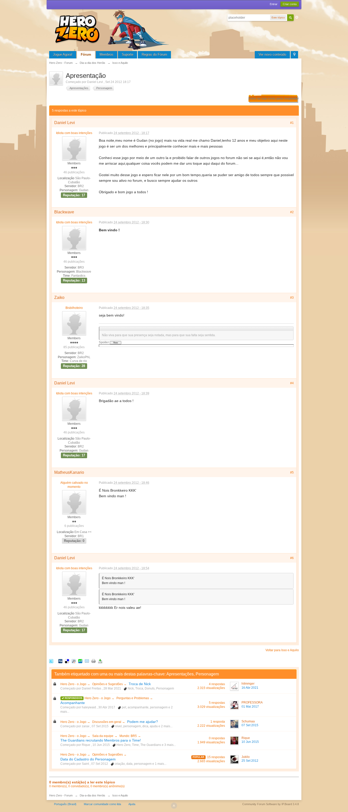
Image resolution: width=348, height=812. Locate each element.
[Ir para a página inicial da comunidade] (113, 29)
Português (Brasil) (65, 804)
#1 (292, 123)
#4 (292, 383)
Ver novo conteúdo (272, 54)
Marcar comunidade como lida (102, 804)
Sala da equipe (102, 736)
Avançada (297, 17)
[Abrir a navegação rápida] (294, 54)
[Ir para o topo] (174, 806)
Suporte (127, 54)
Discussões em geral (107, 722)
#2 (292, 212)
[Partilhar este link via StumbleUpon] (80, 661)
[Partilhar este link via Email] (87, 661)
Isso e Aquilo (120, 795)
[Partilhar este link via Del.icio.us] (67, 661)
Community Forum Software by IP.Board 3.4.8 (270, 804)
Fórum (86, 54)
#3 (292, 297)
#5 (292, 472)
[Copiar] (93, 661)
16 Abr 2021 (250, 687)
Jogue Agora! (62, 54)
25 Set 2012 (250, 760)
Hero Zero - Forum (61, 795)
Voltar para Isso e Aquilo (282, 650)
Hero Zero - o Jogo (73, 684)
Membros (106, 54)
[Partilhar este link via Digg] (60, 661)
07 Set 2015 (250, 725)
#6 (292, 558)
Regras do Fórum (154, 54)
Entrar (273, 4)
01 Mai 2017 (250, 706)
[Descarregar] (100, 661)
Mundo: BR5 (128, 736)
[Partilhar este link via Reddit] (74, 661)
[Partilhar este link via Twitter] (51, 661)
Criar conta (290, 4)
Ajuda (131, 804)
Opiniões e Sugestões (108, 684)
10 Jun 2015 (250, 742)
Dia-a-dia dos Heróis (92, 795)
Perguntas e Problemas (133, 698)
